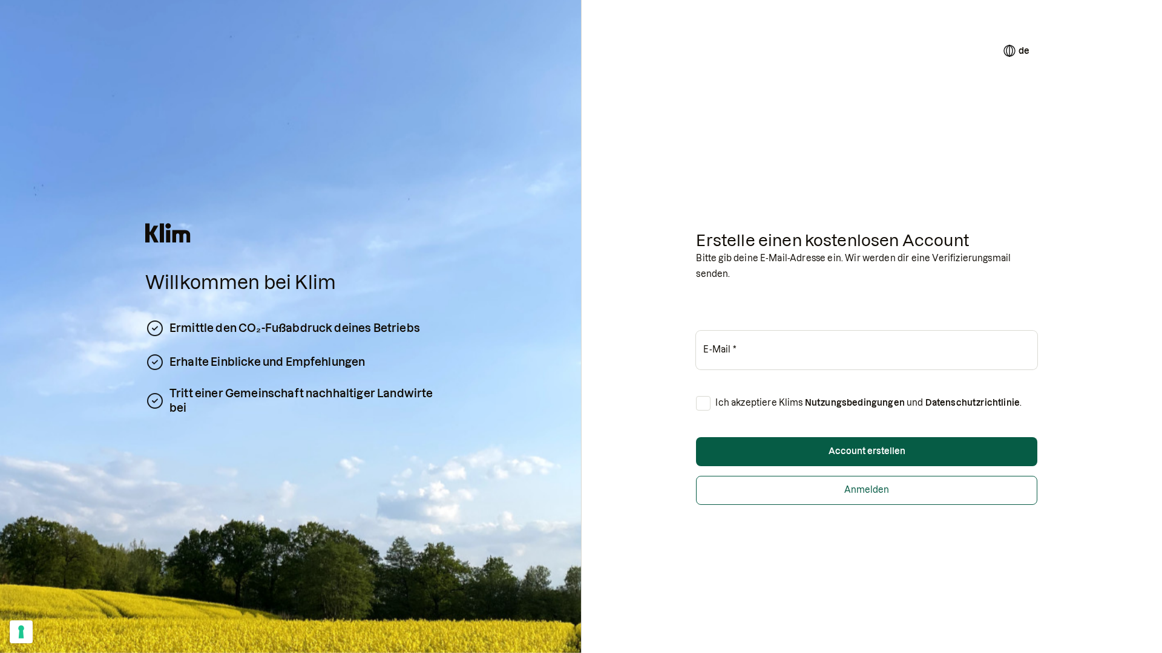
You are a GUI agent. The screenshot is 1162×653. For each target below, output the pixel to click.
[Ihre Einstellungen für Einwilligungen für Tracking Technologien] (21, 631)
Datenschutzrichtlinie (972, 403)
